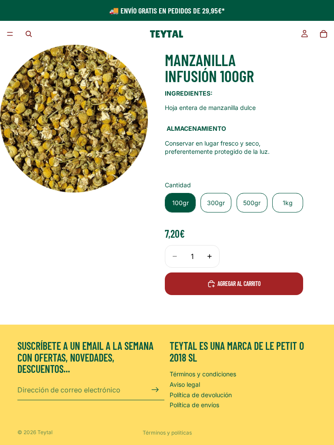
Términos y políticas (167, 432)
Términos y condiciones (203, 374)
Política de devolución (201, 395)
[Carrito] (323, 33)
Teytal (45, 432)
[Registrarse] (155, 390)
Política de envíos (194, 404)
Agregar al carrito (239, 283)
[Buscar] (28, 33)
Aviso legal (185, 384)
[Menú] (10, 34)
